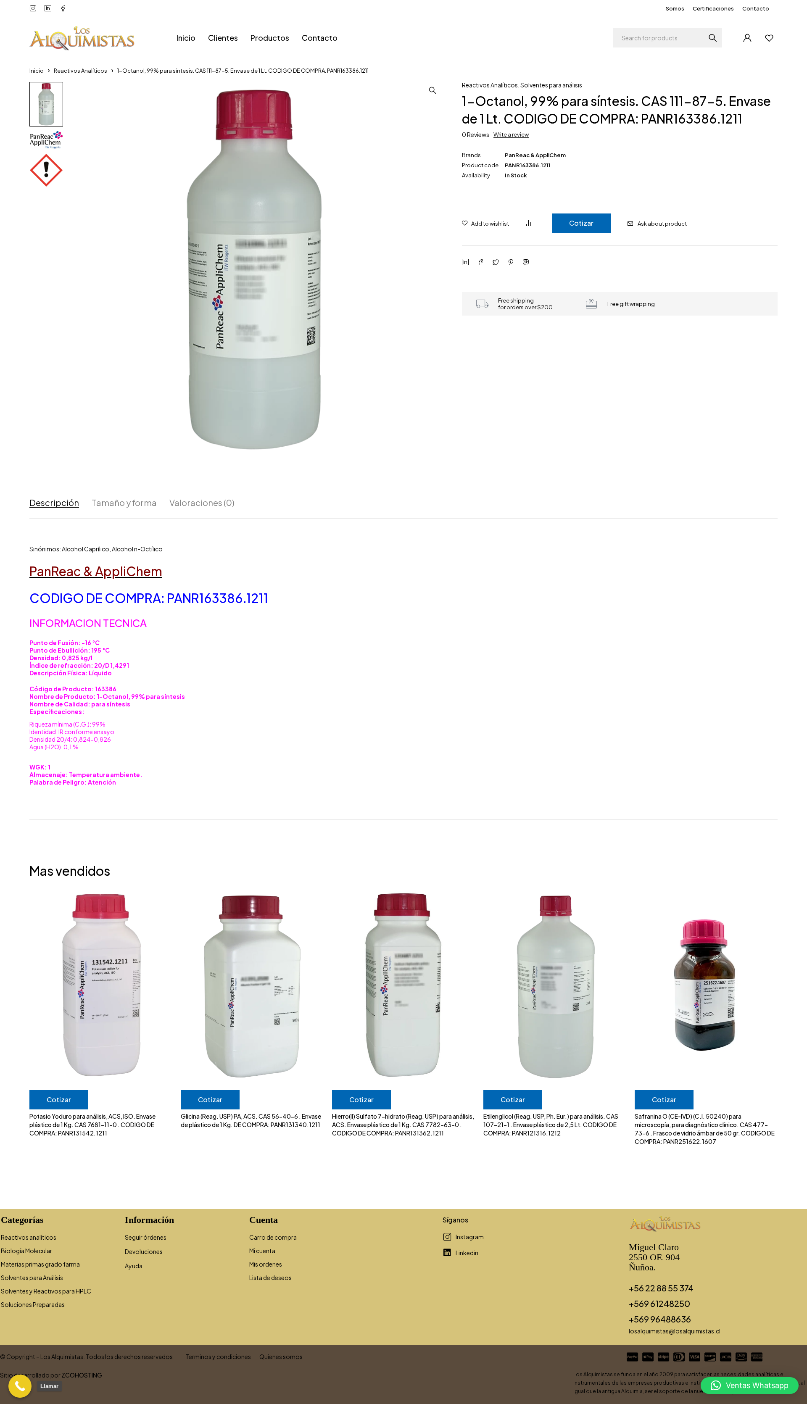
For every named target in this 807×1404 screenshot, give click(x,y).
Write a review (511, 134)
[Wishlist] (769, 38)
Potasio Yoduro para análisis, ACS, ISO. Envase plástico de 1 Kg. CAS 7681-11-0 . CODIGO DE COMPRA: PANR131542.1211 (92, 1124)
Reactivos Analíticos (80, 70)
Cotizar (581, 223)
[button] (432, 90)
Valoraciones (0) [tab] (202, 503)
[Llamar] (20, 1386)
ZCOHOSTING (81, 1375)
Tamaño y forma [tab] (124, 503)
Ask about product (662, 223)
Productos (270, 37)
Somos (675, 8)
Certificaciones (713, 8)
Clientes (223, 37)
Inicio (186, 37)
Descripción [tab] (54, 503)
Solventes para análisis (551, 85)
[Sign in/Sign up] (747, 38)
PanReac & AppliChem (535, 155)
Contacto (755, 8)
